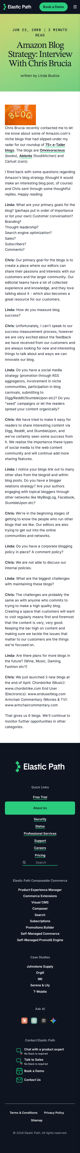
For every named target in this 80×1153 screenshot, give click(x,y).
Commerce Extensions (40, 896)
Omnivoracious (52, 150)
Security (40, 819)
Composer (40, 908)
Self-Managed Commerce (40, 934)
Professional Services (40, 833)
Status (40, 826)
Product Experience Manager (40, 890)
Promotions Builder (40, 927)
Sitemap (36, 1120)
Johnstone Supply (40, 966)
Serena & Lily (40, 985)
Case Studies (40, 957)
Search (40, 915)
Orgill (40, 973)
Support (40, 841)
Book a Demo (53, 7)
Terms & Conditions (24, 1112)
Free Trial (40, 797)
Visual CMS (40, 902)
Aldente (25, 156)
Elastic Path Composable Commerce (40, 880)
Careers (40, 848)
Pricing (40, 855)
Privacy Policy (54, 1112)
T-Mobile (40, 991)
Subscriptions (40, 921)
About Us (40, 808)
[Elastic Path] (17, 7)
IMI (40, 979)
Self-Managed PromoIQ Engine (40, 940)
